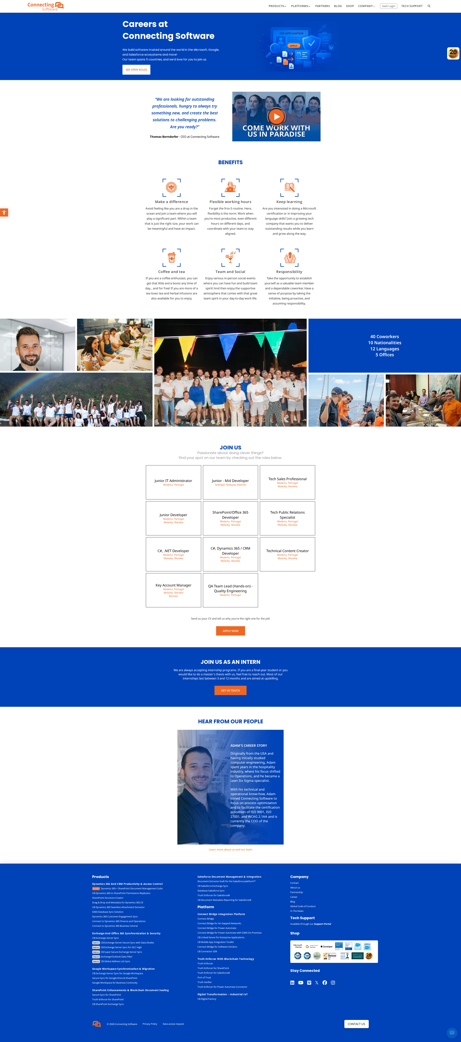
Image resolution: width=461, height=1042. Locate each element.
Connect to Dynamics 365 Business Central (115, 925)
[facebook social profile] (327, 978)
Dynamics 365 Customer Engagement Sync (115, 916)
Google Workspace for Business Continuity (115, 982)
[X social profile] (319, 978)
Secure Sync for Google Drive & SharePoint (114, 978)
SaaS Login (388, 6)
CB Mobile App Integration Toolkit (216, 942)
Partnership (296, 892)
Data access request (173, 1023)
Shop (294, 933)
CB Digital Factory (207, 998)
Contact (294, 882)
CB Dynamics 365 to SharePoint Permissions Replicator (121, 893)
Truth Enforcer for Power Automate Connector (222, 986)
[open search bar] (429, 6)
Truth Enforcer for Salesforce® (214, 895)
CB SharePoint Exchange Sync (108, 1004)
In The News (296, 911)
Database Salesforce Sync (211, 890)
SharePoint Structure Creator (107, 897)
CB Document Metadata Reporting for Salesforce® (224, 900)
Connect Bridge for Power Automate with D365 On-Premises (230, 932)
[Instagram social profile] (335, 978)
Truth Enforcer (205, 963)
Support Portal (322, 923)
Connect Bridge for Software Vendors (217, 946)
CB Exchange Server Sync (105, 937)
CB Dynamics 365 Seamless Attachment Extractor (118, 907)
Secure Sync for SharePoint (106, 994)
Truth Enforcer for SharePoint (108, 999)
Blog (292, 901)
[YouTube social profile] (302, 978)
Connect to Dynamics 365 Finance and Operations (119, 921)
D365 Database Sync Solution (107, 911)
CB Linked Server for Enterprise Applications (221, 937)
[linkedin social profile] (294, 978)
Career (293, 896)
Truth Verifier (205, 982)
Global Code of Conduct (303, 906)
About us (295, 887)
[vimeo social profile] (311, 978)
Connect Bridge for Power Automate (217, 928)
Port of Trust (204, 977)
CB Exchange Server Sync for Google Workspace (117, 973)
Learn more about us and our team (230, 849)
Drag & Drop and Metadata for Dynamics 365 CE (117, 902)
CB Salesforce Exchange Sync (213, 886)
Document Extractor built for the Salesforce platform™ (227, 881)
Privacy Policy (150, 1023)
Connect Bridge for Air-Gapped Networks (219, 923)
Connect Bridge (206, 918)
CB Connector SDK (207, 951)
